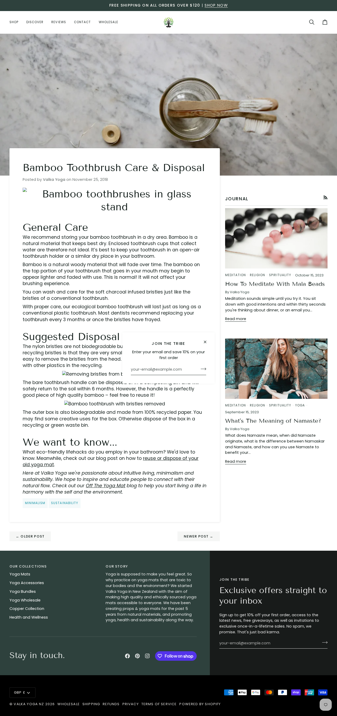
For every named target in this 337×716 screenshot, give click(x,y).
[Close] (207, 341)
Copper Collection (26, 608)
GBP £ (19, 692)
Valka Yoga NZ (29, 704)
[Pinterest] (137, 656)
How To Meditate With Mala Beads (275, 283)
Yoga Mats (19, 574)
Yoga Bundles (22, 591)
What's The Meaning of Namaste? (273, 420)
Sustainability (64, 503)
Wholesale (68, 704)
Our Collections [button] (28, 566)
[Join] (201, 369)
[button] (15, 22)
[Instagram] (147, 656)
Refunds (111, 704)
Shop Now (216, 5)
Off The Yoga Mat (105, 486)
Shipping (91, 704)
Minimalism (35, 503)
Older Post (30, 536)
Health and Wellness (28, 617)
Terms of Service (159, 704)
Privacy (130, 704)
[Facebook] (127, 656)
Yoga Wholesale (25, 600)
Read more (235, 318)
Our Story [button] (117, 566)
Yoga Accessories (26, 582)
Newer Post (199, 536)
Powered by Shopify (200, 704)
